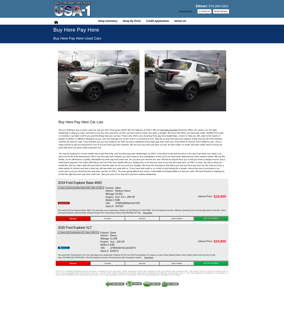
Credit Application (157, 20)
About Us (180, 20)
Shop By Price (132, 20)
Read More (147, 213)
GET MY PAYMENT (211, 218)
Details (73, 218)
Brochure (142, 218)
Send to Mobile (176, 218)
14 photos (107, 218)
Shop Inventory (107, 20)
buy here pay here (169, 130)
